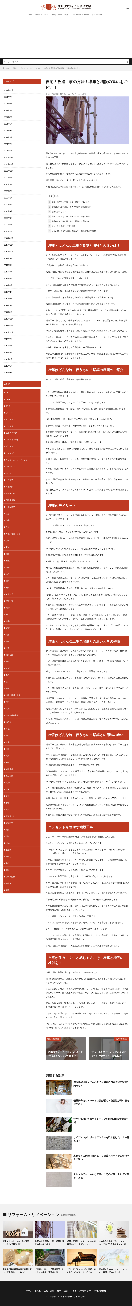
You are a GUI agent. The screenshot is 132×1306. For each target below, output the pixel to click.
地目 (8, 574)
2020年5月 (8, 204)
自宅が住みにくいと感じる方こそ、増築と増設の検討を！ (74, 231)
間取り (8, 856)
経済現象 (9, 776)
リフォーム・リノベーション (30, 68)
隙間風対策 (10, 877)
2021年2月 (8, 144)
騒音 (8, 890)
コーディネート (12, 439)
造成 (8, 843)
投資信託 (9, 655)
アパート (9, 406)
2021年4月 (8, 130)
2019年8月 (8, 265)
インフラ (9, 426)
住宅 (46, 14)
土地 (8, 561)
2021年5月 (8, 124)
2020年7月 (8, 191)
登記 (8, 735)
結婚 (8, 782)
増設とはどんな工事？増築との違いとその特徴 (69, 216)
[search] (126, 61)
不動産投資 (10, 500)
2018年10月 (9, 332)
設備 (8, 789)
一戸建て (9, 480)
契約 (8, 587)
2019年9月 (8, 258)
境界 (8, 581)
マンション (10, 453)
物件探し (9, 722)
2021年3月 (8, 137)
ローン (8, 473)
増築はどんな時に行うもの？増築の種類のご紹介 (70, 207)
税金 (8, 749)
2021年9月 (8, 97)
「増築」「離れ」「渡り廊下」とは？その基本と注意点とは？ (49, 1270)
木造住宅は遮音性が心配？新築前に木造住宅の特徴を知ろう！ (101, 1083)
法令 (8, 708)
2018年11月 (9, 325)
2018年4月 (8, 372)
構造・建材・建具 (13, 695)
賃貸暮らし (10, 816)
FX (7, 392)
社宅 (8, 742)
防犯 (8, 863)
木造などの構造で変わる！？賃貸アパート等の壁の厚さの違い (101, 1157)
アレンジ (9, 413)
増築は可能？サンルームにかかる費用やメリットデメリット (81, 1242)
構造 (8, 688)
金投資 (8, 850)
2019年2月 (8, 305)
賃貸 (8, 809)
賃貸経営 (9, 823)
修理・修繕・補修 (13, 534)
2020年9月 (8, 178)
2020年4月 (8, 211)
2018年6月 (8, 359)
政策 (8, 668)
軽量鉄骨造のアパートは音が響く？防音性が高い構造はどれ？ (101, 1102)
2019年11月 (9, 245)
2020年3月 (8, 218)
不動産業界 (10, 507)
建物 (14, 68)
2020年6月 (8, 198)
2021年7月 (8, 110)
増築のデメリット (57, 212)
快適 (8, 641)
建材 (8, 628)
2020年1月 (8, 231)
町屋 (8, 729)
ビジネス (9, 446)
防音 (8, 870)
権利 (8, 702)
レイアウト (10, 466)
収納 (8, 547)
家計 (8, 608)
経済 (60, 14)
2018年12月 (9, 319)
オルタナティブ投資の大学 (74, 1296)
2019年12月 (9, 238)
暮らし (38, 14)
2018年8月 (8, 346)
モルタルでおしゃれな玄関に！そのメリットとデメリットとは (101, 1176)
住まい (8, 513)
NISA (8, 399)
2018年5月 (8, 366)
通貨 (8, 836)
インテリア (10, 419)
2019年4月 (8, 292)
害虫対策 (9, 601)
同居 (8, 554)
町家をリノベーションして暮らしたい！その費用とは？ (17, 1242)
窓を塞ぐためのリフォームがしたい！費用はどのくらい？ (113, 1270)
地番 (8, 567)
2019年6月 (8, 278)
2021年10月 (9, 90)
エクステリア (11, 433)
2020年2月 (8, 225)
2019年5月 (8, 285)
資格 (8, 829)
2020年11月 (9, 164)
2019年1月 (8, 312)
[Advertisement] (66, 39)
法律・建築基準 (12, 715)
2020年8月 (8, 184)
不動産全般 (10, 493)
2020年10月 (9, 171)
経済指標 (9, 769)
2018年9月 (8, 339)
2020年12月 (9, 157)
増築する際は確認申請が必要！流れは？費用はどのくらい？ (17, 1270)
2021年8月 (8, 104)
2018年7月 (8, 352)
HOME (7, 68)
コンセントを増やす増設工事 (62, 226)
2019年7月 (8, 272)
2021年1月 (8, 151)
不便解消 (9, 487)
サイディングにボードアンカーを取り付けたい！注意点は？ (101, 1139)
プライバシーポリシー (80, 14)
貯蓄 (8, 803)
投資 (54, 14)
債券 (8, 540)
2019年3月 (8, 299)
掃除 (8, 661)
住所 (8, 527)
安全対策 (9, 594)
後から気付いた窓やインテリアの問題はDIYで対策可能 (101, 1120)
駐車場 (8, 883)
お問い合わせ (96, 14)
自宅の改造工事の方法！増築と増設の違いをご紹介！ (62, 68)
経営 (66, 14)
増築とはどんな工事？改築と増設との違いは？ (69, 202)
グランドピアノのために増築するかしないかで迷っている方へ (81, 1270)
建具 (8, 621)
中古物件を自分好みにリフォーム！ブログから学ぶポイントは (112, 1242)
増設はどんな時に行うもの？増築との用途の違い (70, 221)
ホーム (30, 14)
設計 (8, 796)
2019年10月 (9, 251)
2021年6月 (8, 117)
